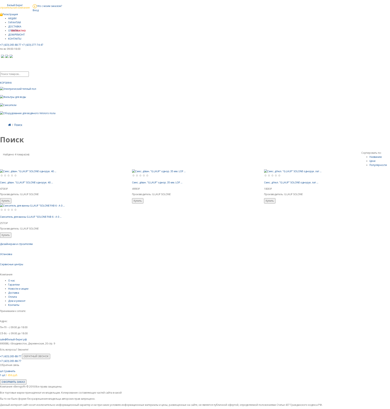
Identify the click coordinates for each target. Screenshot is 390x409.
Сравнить (7, 371)
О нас (11, 280)
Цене (372, 161)
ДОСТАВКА (14, 26)
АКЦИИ (12, 18)
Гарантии (14, 284)
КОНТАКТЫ (14, 38)
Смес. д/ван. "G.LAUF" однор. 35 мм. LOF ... (157, 182)
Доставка (13, 292)
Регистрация (10, 14)
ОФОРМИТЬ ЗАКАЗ (13, 382)
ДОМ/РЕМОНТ (16, 34)
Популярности (378, 165)
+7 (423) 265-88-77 (10, 45)
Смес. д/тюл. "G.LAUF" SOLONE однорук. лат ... (291, 182)
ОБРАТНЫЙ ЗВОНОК (36, 356)
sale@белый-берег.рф (13, 339)
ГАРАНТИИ (14, 22)
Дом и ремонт (16, 301)
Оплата (12, 297)
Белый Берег (15, 6)
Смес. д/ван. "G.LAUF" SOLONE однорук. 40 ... (26, 182)
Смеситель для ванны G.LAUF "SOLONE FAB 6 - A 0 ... (31, 217)
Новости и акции (18, 288)
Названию (375, 157)
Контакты (13, 305)
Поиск (18, 125)
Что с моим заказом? (49, 6)
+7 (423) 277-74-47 (32, 45)
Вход (36, 10)
